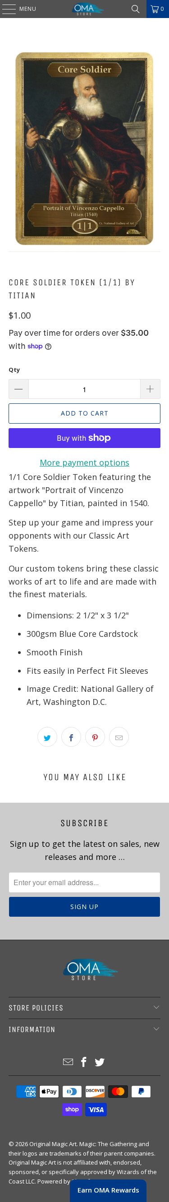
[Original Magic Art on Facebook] (84, 1062)
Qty (14, 370)
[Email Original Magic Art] (68, 1062)
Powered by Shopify (65, 1181)
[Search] (135, 9)
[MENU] (4, 9)
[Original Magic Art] (84, 9)
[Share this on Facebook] (71, 737)
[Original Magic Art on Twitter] (99, 1062)
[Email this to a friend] (119, 737)
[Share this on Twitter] (47, 737)
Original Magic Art (53, 1144)
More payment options (84, 462)
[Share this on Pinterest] (95, 737)
